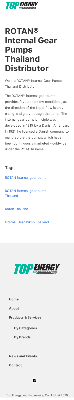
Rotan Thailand (16, 209)
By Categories (25, 328)
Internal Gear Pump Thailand (27, 222)
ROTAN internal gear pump (25, 177)
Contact (15, 365)
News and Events (23, 356)
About (14, 308)
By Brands (22, 337)
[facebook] (34, 380)
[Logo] (22, 5)
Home (14, 299)
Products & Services (25, 317)
